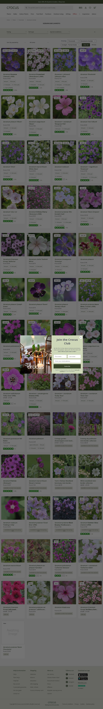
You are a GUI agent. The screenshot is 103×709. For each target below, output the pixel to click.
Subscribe (67, 366)
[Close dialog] (80, 337)
